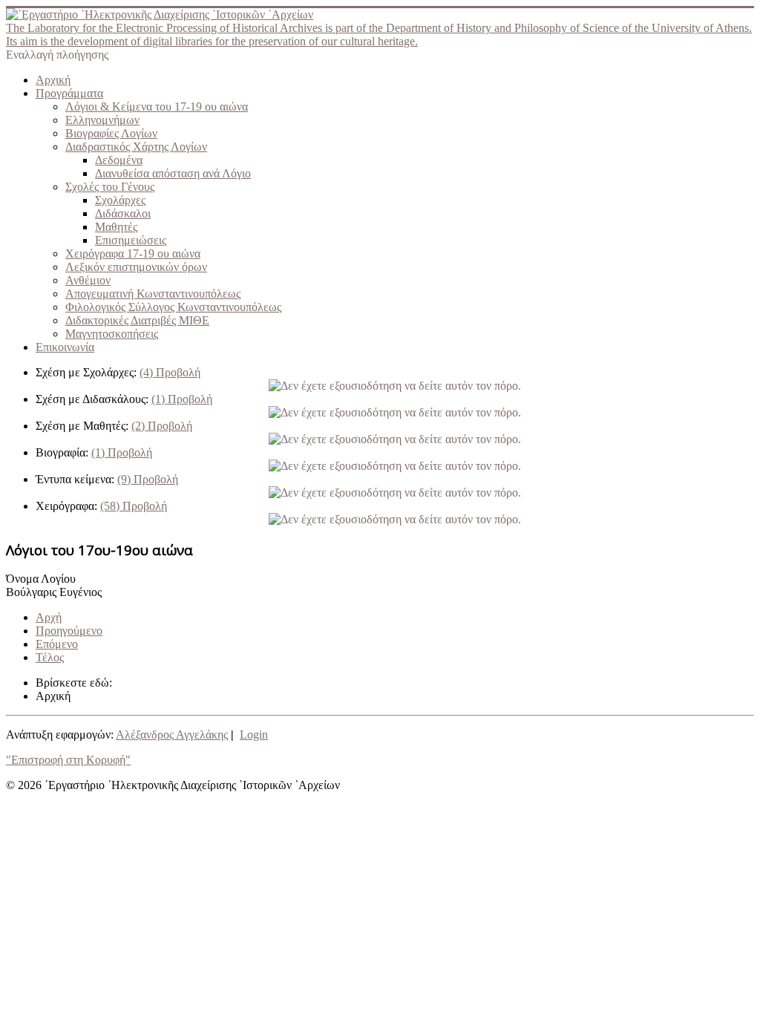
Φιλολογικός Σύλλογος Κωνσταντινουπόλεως (173, 307)
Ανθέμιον (88, 280)
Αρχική (53, 79)
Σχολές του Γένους (109, 186)
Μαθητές (116, 226)
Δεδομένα (118, 160)
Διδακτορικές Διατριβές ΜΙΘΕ (137, 320)
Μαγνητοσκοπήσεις (111, 333)
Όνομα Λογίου (41, 578)
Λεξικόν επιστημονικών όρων (136, 267)
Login (254, 734)
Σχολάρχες (120, 200)
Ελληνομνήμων (102, 120)
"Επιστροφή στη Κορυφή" (68, 759)
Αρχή (49, 617)
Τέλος (50, 657)
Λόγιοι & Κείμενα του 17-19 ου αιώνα (156, 106)
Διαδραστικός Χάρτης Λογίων (136, 146)
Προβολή (170, 372)
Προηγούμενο (69, 630)
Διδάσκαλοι (123, 213)
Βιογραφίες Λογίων (111, 133)
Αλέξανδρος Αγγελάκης (172, 734)
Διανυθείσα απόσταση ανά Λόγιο (173, 173)
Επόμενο (57, 644)
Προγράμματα (69, 93)
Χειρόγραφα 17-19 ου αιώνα (132, 253)
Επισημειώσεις (130, 240)
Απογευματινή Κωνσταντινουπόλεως (152, 293)
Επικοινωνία (65, 347)
